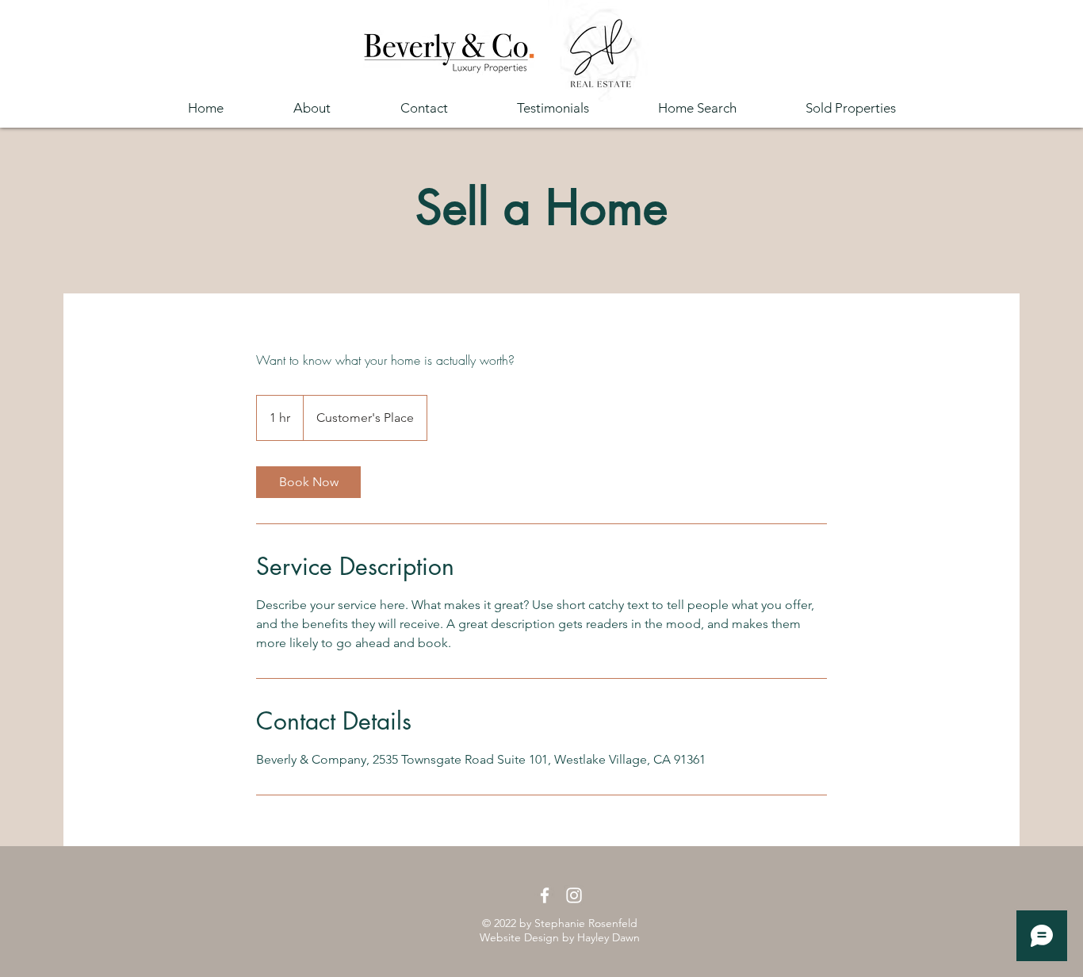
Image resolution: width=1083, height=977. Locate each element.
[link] (308, 482)
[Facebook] (544, 895)
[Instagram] (574, 895)
